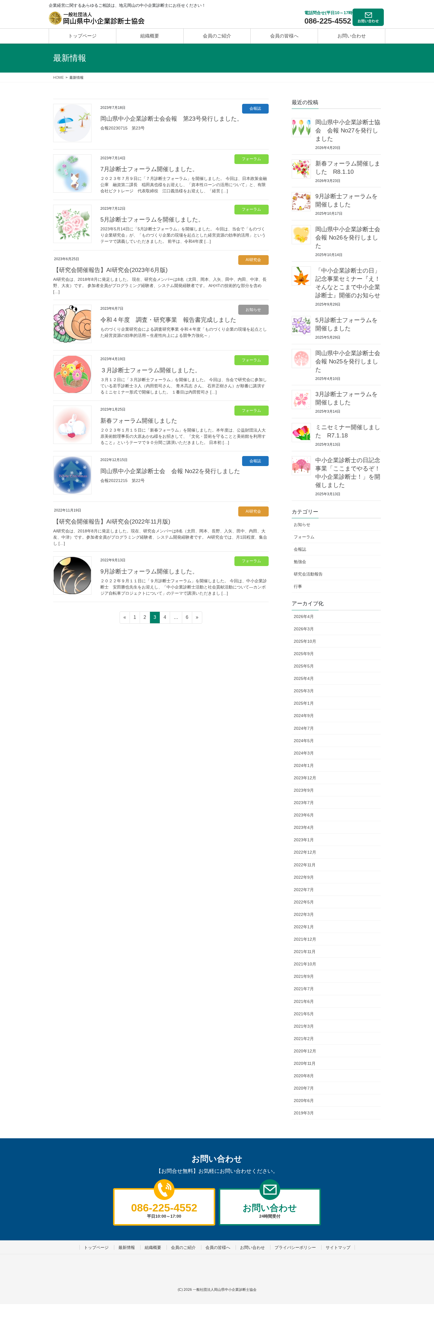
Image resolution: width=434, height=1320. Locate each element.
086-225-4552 (327, 21)
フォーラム (251, 159)
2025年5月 (304, 666)
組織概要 (153, 1247)
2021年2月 (304, 1038)
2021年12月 (305, 939)
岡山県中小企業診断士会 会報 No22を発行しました (170, 471)
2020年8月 (304, 1075)
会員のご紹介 (183, 1247)
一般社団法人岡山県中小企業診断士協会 (225, 1290)
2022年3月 (304, 914)
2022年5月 (304, 902)
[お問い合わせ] (369, 16)
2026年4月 (304, 616)
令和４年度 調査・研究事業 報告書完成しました (168, 320)
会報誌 (255, 108)
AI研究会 (253, 260)
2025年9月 (304, 653)
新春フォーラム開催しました (138, 420)
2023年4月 (304, 827)
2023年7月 (304, 802)
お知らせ (253, 309)
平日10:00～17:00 (164, 1210)
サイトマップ (338, 1247)
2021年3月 (304, 1026)
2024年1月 (304, 765)
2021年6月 (304, 1001)
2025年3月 (304, 690)
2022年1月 (304, 926)
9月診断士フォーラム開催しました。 (149, 571)
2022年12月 (305, 852)
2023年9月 (304, 790)
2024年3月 (304, 753)
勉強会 (300, 561)
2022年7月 (304, 889)
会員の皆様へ (217, 1247)
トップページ (96, 1247)
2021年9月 (304, 976)
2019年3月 (304, 1113)
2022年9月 (304, 877)
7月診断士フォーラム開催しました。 (149, 169)
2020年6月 (304, 1100)
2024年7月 (304, 728)
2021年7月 (304, 988)
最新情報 (126, 1247)
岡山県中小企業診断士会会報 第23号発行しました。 (171, 118)
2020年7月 (304, 1088)
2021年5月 (304, 1013)
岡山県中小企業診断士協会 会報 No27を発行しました (347, 130)
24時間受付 (270, 1210)
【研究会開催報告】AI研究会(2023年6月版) (110, 270)
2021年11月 (305, 951)
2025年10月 (305, 641)
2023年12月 (305, 777)
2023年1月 (304, 839)
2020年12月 (305, 1051)
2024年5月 (304, 740)
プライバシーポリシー (295, 1247)
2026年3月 (304, 629)
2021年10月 (305, 964)
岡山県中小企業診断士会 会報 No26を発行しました (350, 237)
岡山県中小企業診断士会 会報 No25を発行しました (350, 361)
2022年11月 (305, 864)
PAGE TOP (414, 1270)
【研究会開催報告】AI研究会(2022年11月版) (111, 521)
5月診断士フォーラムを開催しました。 (152, 219)
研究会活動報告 (308, 574)
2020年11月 (305, 1063)
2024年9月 (304, 715)
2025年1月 (304, 703)
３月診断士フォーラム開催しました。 (150, 370)
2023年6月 (304, 815)
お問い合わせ (252, 1247)
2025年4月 (304, 678)
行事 (298, 586)
